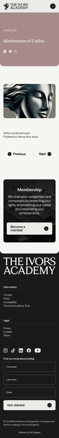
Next (42, 154)
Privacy (7, 328)
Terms (6, 335)
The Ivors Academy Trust (16, 305)
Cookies (7, 331)
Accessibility (10, 302)
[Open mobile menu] (53, 6)
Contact (7, 295)
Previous (19, 154)
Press (6, 298)
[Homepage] (15, 6)
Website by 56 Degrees (29, 432)
